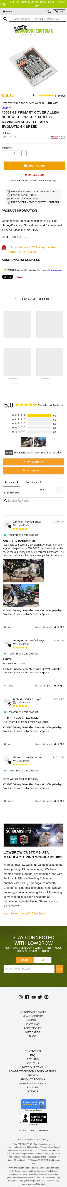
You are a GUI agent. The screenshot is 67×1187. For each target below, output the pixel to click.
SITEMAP (32, 1091)
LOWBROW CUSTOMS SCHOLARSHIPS (32, 1071)
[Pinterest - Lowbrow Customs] (46, 997)
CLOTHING (32, 1024)
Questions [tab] (31, 482)
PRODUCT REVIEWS (33, 1079)
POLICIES (32, 1087)
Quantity (7, 148)
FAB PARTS (32, 1020)
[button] (56, 627)
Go (59, 968)
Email (25, 959)
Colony (6, 133)
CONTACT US (33, 1051)
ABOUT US (32, 1063)
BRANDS (33, 1075)
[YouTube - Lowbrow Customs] (33, 997)
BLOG (32, 1036)
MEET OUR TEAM (32, 1067)
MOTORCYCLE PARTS (32, 1012)
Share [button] (10, 627)
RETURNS (33, 1059)
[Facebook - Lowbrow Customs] (27, 997)
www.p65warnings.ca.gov (53, 270)
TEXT (42, 959)
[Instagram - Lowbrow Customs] (21, 997)
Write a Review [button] (35, 461)
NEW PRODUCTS (33, 1016)
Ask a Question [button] (35, 470)
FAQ (32, 1055)
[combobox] (37, 19)
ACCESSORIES (32, 1028)
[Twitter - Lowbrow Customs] (40, 997)
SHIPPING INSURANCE (32, 1083)
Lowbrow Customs (37, 1130)
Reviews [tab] (9, 482)
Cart (61, 11)
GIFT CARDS (32, 1032)
